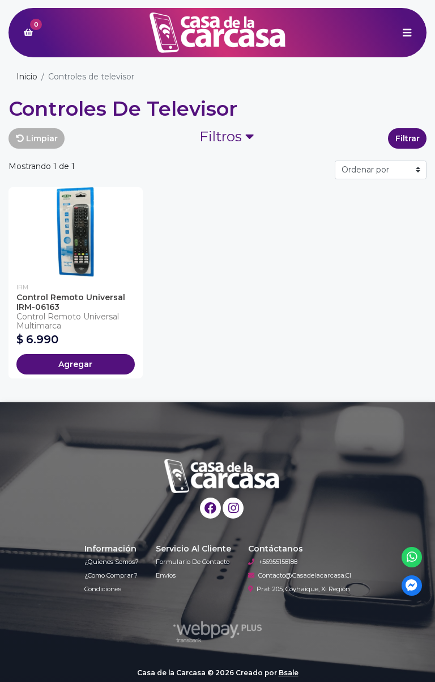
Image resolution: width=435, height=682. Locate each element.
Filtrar (407, 138)
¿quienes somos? (111, 562)
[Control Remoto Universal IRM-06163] (75, 232)
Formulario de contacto (192, 562)
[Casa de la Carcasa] (217, 33)
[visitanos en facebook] (210, 508)
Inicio (26, 76)
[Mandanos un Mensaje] (412, 585)
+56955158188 (277, 562)
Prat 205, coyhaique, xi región (303, 589)
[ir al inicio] (221, 476)
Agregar (75, 364)
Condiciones (102, 589)
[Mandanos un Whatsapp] (412, 557)
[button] (226, 139)
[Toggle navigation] (407, 32)
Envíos (166, 575)
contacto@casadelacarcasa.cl (304, 575)
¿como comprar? (111, 575)
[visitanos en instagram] (233, 508)
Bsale (288, 672)
